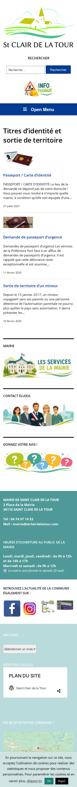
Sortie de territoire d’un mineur (30, 285)
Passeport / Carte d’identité (27, 175)
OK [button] (49, 781)
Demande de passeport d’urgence (32, 237)
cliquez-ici (34, 781)
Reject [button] (62, 781)
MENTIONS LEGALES (18, 664)
